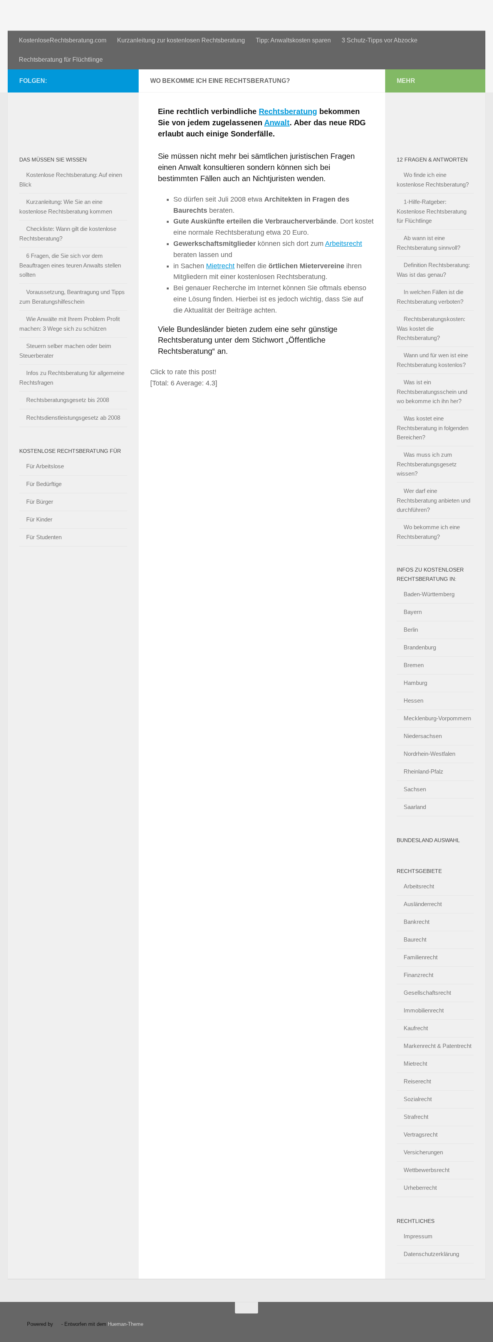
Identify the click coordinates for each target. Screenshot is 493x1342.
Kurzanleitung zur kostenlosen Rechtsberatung (181, 40)
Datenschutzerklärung (431, 1254)
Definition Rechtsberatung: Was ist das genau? (433, 270)
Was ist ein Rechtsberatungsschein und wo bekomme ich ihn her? (432, 391)
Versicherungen (423, 1152)
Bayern (413, 612)
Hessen (413, 700)
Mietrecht (220, 266)
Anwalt (277, 122)
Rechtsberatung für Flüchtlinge (61, 59)
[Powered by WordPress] (57, 1324)
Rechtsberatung (288, 111)
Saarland (415, 807)
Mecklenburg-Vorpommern (437, 718)
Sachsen (415, 789)
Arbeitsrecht (343, 243)
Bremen (414, 665)
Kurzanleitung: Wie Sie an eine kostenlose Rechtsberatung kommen (65, 206)
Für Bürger (39, 501)
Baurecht (415, 939)
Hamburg (415, 682)
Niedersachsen (423, 736)
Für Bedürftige (44, 484)
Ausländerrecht (423, 904)
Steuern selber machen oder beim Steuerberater (65, 351)
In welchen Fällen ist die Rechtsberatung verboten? (430, 297)
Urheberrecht (420, 1187)
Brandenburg (420, 647)
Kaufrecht (416, 1028)
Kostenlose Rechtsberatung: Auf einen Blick (70, 180)
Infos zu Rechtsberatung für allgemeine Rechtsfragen (71, 378)
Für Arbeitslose (45, 466)
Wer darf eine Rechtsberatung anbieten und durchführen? (433, 500)
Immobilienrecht (424, 1010)
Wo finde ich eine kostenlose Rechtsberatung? (433, 180)
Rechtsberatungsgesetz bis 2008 (67, 400)
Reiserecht (417, 1081)
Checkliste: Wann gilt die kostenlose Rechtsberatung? (67, 233)
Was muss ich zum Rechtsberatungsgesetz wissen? (427, 464)
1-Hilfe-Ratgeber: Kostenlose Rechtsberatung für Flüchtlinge (431, 211)
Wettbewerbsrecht (426, 1170)
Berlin (411, 629)
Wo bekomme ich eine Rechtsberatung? (428, 532)
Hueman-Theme (125, 1324)
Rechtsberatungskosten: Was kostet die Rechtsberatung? (431, 328)
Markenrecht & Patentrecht (437, 1046)
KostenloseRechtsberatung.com (62, 40)
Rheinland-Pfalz (423, 771)
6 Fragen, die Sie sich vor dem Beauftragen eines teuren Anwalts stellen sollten (70, 265)
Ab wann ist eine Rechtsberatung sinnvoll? (428, 243)
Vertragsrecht (421, 1134)
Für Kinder (39, 519)
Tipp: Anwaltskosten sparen (293, 40)
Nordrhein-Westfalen (429, 753)
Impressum (418, 1236)
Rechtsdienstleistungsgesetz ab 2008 (73, 417)
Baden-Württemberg (429, 594)
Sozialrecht (418, 1099)
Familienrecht (421, 957)
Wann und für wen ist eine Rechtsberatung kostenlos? (432, 360)
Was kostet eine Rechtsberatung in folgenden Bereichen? (432, 428)
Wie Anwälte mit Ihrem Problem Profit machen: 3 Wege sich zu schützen (69, 324)
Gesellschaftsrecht (427, 992)
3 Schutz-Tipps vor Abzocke (380, 40)
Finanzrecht (418, 975)
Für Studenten (44, 537)
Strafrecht (416, 1116)
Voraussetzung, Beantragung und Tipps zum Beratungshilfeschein (72, 297)
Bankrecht (416, 921)
